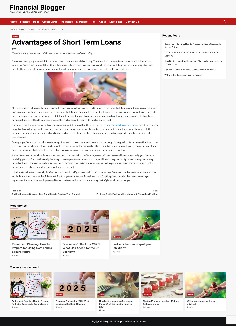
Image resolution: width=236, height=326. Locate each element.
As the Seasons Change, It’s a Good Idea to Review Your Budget (46, 192)
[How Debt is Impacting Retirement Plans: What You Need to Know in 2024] (118, 285)
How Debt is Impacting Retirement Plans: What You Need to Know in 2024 (193, 62)
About (102, 21)
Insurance (67, 21)
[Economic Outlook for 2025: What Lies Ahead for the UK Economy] (85, 225)
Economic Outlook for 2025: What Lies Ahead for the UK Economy (81, 248)
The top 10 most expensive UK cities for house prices (190, 69)
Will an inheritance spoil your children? (182, 75)
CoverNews (126, 321)
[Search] (224, 21)
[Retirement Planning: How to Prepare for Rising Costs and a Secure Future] (34, 225)
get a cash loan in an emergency (125, 125)
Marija (16, 49)
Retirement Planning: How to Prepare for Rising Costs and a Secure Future (32, 248)
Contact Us (132, 21)
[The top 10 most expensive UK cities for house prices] (162, 285)
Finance (25, 21)
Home (13, 21)
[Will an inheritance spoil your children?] (135, 225)
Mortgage (82, 21)
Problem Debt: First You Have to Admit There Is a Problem (127, 192)
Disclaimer (115, 21)
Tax (93, 21)
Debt (36, 21)
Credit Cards (49, 21)
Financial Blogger (37, 7)
